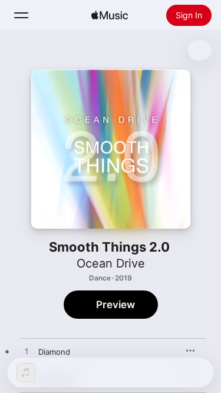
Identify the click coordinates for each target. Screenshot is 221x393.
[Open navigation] (21, 15)
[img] (109, 15)
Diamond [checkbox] (54, 351)
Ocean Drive (111, 263)
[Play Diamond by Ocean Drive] (26, 351)
